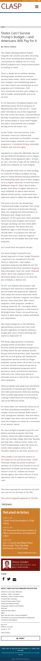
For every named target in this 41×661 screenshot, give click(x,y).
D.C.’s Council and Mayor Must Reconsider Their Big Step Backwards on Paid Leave (18, 545)
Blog (13, 659)
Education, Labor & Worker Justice (12, 597)
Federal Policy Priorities (9, 599)
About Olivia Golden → (21, 567)
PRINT (22, 638)
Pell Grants (6, 504)
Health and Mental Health (10, 604)
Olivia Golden (6, 457)
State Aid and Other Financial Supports (14, 615)
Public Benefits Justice (8, 611)
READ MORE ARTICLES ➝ (28, 553)
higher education (15, 182)
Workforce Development (9, 620)
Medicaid (4, 608)
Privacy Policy (25, 659)
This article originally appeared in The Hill (19, 498)
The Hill (9, 627)
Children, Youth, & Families (10, 594)
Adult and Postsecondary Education (19, 588)
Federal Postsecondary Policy (11, 601)
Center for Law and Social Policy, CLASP (20, 459)
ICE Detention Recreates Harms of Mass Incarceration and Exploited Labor (19, 533)
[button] (3, 580)
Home (3, 27)
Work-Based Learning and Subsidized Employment (18, 618)
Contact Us (25, 1)
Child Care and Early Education (11, 592)
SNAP (3, 613)
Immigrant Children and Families (12, 606)
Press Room (33, 1)
